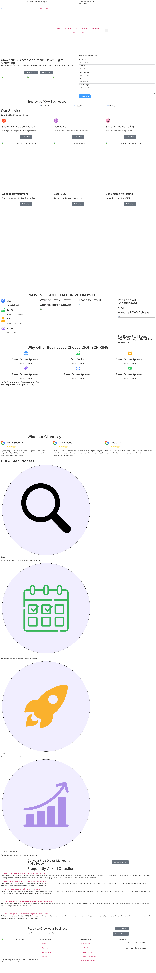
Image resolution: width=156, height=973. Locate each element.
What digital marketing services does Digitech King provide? (24, 873)
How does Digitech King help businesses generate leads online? (26, 914)
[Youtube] (116, 2)
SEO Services (85, 944)
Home (59, 28)
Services (84, 28)
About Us (68, 28)
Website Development (88, 956)
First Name (82, 59)
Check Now (85, 96)
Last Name (82, 66)
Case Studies (46, 952)
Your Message (84, 85)
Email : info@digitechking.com (135, 948)
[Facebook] (106, 2)
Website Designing (87, 952)
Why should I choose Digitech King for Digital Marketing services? (26, 881)
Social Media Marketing (89, 960)
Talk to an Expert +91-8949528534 (86, 2)
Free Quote (95, 28)
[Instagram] (121, 2)
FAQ (83, 32)
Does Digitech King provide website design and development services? (28, 901)
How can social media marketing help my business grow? (23, 889)
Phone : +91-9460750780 (136, 943)
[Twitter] (111, 2)
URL (80, 78)
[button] (78, 873)
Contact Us (75, 32)
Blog (76, 28)
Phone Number (84, 72)
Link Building (85, 948)
